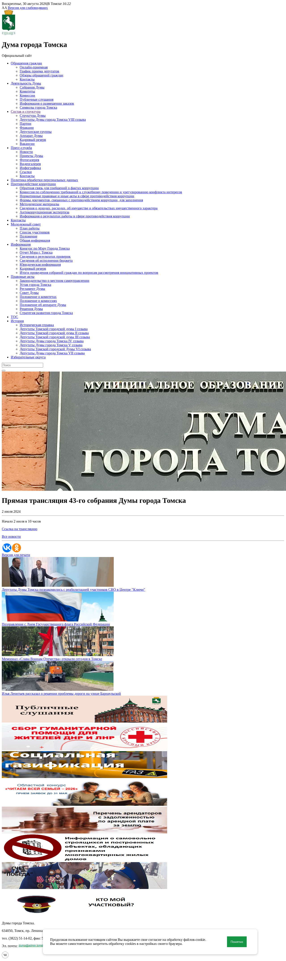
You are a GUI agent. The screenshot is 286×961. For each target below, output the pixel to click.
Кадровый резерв (33, 140)
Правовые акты (22, 277)
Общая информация (35, 240)
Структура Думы (33, 115)
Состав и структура (25, 111)
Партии (25, 123)
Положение (28, 236)
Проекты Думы (31, 156)
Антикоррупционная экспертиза (44, 212)
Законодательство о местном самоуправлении (54, 281)
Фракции (27, 128)
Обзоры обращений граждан (41, 75)
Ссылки (26, 172)
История (17, 321)
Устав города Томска (35, 285)
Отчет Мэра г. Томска (36, 252)
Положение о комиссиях (38, 301)
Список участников (35, 232)
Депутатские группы (36, 132)
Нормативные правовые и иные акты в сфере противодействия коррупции (77, 196)
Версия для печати (16, 555)
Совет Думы (29, 293)
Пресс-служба (21, 148)
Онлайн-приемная (34, 67)
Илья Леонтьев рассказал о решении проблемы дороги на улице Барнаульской (61, 693)
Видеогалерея (30, 164)
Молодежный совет (26, 224)
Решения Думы (31, 309)
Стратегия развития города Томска (46, 313)
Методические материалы (39, 204)
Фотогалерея (29, 160)
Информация (21, 244)
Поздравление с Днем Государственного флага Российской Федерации (56, 624)
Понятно (237, 942)
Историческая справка (37, 325)
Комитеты (27, 91)
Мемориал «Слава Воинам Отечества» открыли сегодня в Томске (52, 659)
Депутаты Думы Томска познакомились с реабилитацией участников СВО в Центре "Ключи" (73, 589)
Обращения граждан (26, 63)
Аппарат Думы (31, 136)
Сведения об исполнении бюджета (46, 260)
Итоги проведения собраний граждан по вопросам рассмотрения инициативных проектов (89, 272)
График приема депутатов (39, 71)
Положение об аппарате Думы (43, 305)
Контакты (27, 79)
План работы (30, 228)
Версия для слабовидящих (28, 8)
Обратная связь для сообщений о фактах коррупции (59, 188)
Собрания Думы (32, 87)
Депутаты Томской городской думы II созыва (54, 333)
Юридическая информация (40, 264)
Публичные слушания (36, 99)
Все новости (11, 536)
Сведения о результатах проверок (45, 256)
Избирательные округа (28, 357)
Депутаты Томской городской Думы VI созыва (55, 349)
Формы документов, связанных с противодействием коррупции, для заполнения (81, 200)
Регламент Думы (32, 289)
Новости (26, 152)
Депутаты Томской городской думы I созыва (54, 329)
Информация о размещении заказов (47, 103)
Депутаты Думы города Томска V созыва (51, 345)
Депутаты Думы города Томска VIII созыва (53, 119)
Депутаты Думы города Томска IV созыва (52, 341)
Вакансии (27, 144)
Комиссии (27, 95)
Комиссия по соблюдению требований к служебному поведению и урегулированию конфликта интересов (101, 192)
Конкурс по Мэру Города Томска (45, 248)
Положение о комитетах (38, 297)
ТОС (14, 317)
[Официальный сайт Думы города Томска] (8, 34)
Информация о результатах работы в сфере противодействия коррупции (75, 216)
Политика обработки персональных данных (44, 180)
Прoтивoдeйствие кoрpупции (33, 184)
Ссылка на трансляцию (19, 529)
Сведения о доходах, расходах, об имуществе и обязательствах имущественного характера (89, 208)
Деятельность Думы (26, 83)
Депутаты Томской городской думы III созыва (55, 337)
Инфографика (30, 168)
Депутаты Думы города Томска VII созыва (52, 353)
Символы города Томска (38, 107)
